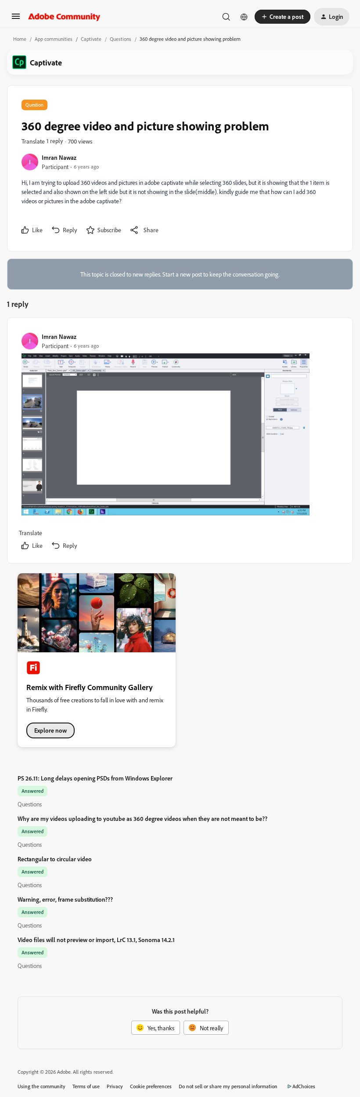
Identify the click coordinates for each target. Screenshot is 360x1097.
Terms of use (86, 1086)
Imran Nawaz (59, 157)
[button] (16, 19)
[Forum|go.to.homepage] (64, 17)
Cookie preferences (151, 1086)
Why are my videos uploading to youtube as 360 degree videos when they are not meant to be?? (142, 818)
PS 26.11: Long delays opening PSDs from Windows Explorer (95, 778)
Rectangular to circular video (55, 859)
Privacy (115, 1086)
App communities (53, 39)
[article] (179, 442)
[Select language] (244, 17)
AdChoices (303, 1086)
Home (19, 39)
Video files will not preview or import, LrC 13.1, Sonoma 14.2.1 (96, 939)
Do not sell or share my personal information (228, 1086)
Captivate (91, 39)
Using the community (41, 1086)
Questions (120, 39)
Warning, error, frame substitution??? (65, 899)
